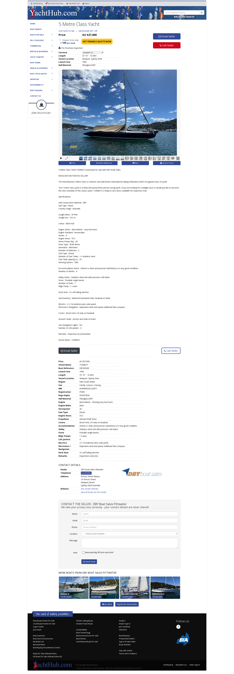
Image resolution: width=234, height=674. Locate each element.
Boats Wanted (124, 644)
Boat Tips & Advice (38, 74)
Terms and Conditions (128, 653)
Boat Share (35, 62)
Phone (74, 527)
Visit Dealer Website (89, 488)
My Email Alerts (39, 644)
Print (73, 163)
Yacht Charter (37, 57)
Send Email (90, 561)
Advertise (34, 79)
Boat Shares (81, 639)
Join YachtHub (124, 627)
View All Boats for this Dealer (93, 492)
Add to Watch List (105, 163)
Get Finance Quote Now (97, 41)
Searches (55, 3)
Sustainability (37, 85)
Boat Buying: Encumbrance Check (46, 647)
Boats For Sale (37, 35)
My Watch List (38, 641)
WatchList (74, 3)
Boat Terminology (83, 633)
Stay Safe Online (125, 650)
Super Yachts (38, 627)
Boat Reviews (124, 636)
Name (74, 514)
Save (75, 552)
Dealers (122, 621)
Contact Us (35, 96)
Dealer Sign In (124, 624)
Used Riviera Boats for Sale (87, 641)
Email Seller (168, 36)
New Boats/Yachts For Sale (44, 621)
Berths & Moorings (39, 51)
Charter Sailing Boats (84, 621)
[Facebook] (178, 627)
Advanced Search (184, 16)
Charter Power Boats (84, 624)
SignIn (86, 3)
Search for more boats (127, 604)
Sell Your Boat (37, 40)
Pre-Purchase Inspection (72, 48)
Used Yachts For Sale (66, 31)
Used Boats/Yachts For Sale (44, 624)
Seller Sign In (194, 665)
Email (75, 520)
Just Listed (37, 630)
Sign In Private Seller (127, 641)
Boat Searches (39, 636)
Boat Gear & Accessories (43, 639)
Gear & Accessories (39, 68)
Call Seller (168, 45)
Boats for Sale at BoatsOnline (45, 653)
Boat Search (35, 29)
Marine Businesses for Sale (87, 636)
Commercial (35, 46)
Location (73, 533)
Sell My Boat (37, 3)
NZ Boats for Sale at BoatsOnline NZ (47, 656)
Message (73, 540)
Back (136, 163)
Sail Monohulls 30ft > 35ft (87, 31)
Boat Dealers (36, 90)
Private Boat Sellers (127, 639)
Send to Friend (167, 163)
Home (32, 24)
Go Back (108, 604)
